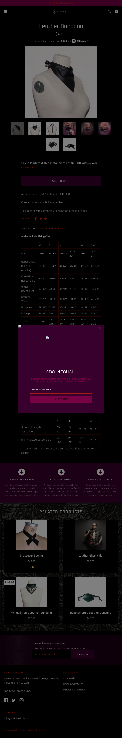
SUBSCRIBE (61, 399)
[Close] (100, 328)
